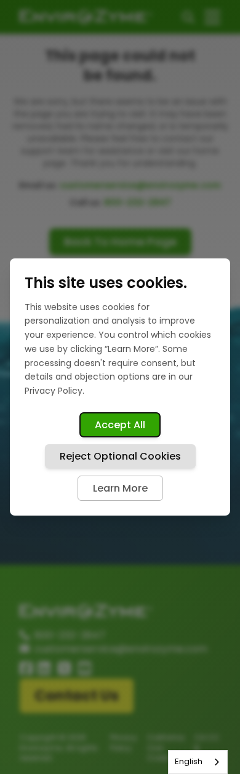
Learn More (120, 488)
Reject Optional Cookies (120, 456)
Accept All (120, 425)
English (188, 761)
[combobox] (198, 762)
